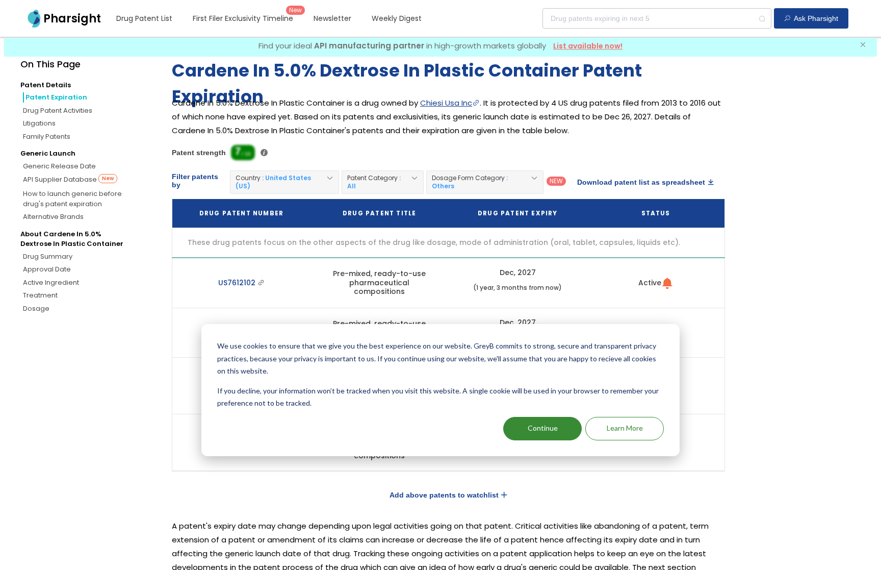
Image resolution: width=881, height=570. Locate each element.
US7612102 (237, 283)
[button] (284, 182)
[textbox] (656, 18)
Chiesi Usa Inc (446, 102)
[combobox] (656, 18)
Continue (543, 428)
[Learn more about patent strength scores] (264, 152)
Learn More (625, 428)
